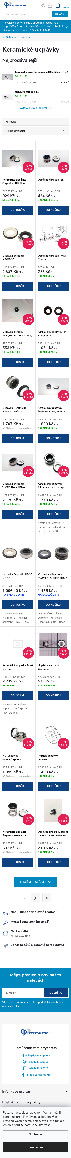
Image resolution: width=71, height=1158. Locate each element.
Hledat (60, 14)
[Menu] (66, 5)
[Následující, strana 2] (35, 897)
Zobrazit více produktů (34, 108)
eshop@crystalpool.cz (38, 1055)
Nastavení (36, 1134)
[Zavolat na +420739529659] (43, 5)
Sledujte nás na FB (38, 1074)
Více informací (41, 1125)
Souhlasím (35, 1147)
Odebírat (56, 993)
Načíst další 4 (32, 882)
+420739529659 (38, 1062)
